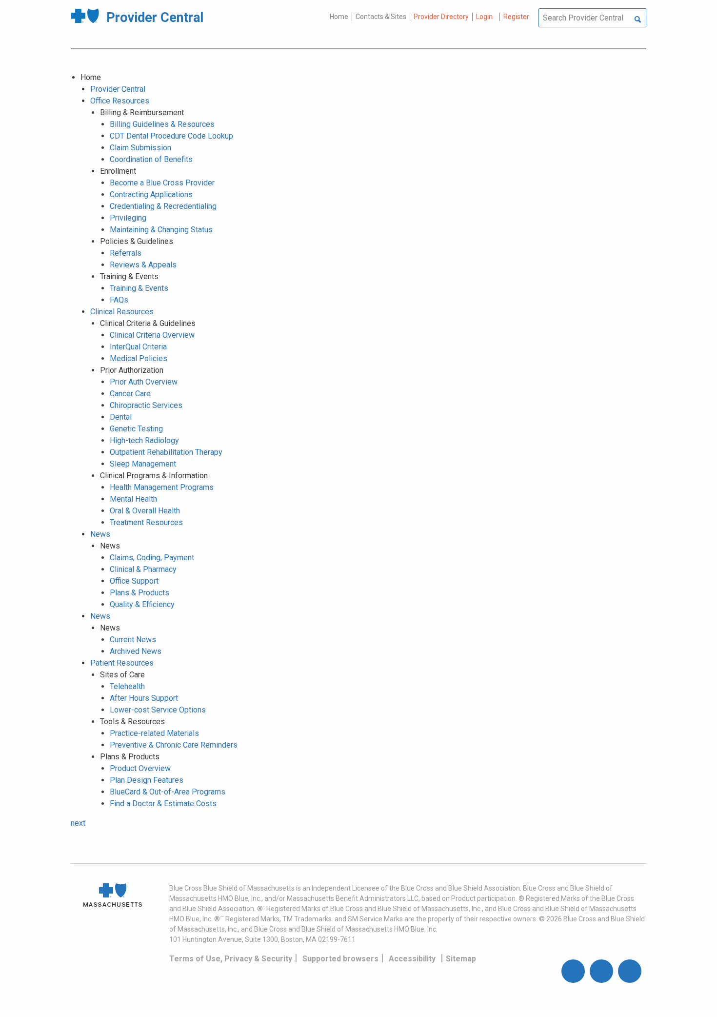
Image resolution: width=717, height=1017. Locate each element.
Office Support (134, 581)
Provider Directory (441, 16)
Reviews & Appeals (143, 264)
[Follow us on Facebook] (573, 971)
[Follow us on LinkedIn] (629, 971)
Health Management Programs (162, 487)
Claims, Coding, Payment (152, 557)
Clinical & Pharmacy (143, 569)
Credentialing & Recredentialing (163, 206)
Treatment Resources (146, 522)
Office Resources (119, 100)
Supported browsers (340, 958)
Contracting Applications (151, 194)
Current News (133, 639)
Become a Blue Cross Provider (162, 182)
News (100, 534)
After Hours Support (144, 698)
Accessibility (412, 958)
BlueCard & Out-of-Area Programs (167, 791)
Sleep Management (143, 463)
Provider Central (117, 89)
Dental (121, 417)
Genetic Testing (136, 428)
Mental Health (133, 499)
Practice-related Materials (154, 733)
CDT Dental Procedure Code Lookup (171, 136)
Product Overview (140, 768)
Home (339, 16)
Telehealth (127, 686)
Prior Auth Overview (144, 381)
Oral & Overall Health (145, 510)
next (78, 823)
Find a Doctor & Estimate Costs (163, 803)
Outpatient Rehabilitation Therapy (166, 452)
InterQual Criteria (138, 346)
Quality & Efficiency (142, 604)
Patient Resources (122, 663)
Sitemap (461, 958)
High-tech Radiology (144, 440)
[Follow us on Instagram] (601, 971)
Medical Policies (138, 358)
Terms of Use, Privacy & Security (230, 958)
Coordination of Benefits (151, 159)
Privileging (128, 218)
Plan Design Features (146, 780)
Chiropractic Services (146, 405)
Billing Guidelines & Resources (162, 124)
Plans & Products (139, 592)
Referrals (125, 253)
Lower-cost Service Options (158, 709)
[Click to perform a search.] (637, 20)
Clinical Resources (122, 311)
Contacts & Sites (381, 16)
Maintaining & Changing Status (161, 229)
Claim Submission (140, 147)
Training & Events (139, 288)
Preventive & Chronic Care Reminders (174, 745)
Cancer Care (130, 393)
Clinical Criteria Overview (152, 335)
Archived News (135, 651)
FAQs (119, 300)
